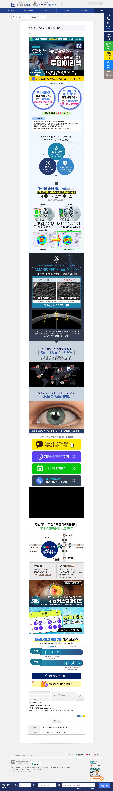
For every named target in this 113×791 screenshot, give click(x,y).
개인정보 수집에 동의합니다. (37, 702)
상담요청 (104, 785)
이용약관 (23, 755)
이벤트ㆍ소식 (103, 10)
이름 (16, 785)
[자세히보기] (92, 788)
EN (79, 4)
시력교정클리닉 (28, 10)
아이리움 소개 (9, 10)
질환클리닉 (47, 10)
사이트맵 (30, 755)
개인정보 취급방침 (15, 755)
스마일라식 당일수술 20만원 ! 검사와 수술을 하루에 (54, 727)
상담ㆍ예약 (84, 10)
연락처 (35, 785)
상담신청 (80, 696)
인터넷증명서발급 (73, 4)
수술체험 (66, 10)
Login (55, 4)
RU (86, 4)
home (15, 17)
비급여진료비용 (65, 4)
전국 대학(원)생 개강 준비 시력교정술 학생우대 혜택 (54, 732)
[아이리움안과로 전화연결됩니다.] (56, 476)
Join (60, 4)
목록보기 (56, 720)
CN (83, 4)
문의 (59, 785)
